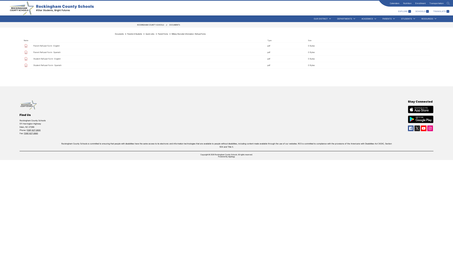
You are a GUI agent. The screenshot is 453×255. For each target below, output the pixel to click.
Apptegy (231, 157)
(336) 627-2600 (34, 130)
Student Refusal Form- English (47, 59)
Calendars (394, 3)
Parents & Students (134, 34)
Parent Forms (163, 34)
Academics (367, 19)
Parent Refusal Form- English (46, 46)
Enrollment (420, 3)
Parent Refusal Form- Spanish (47, 52)
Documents (174, 25)
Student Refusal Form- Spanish (47, 65)
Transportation (436, 3)
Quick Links (150, 34)
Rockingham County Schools (150, 25)
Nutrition (407, 3)
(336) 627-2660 (31, 133)
